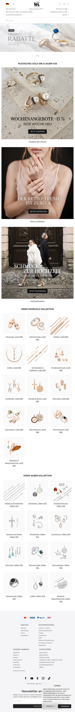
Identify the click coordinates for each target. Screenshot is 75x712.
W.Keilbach (17, 667)
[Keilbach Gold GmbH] (37, 4)
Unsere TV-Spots (44, 628)
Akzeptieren (65, 706)
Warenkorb (24, 630)
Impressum (42, 635)
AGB (40, 638)
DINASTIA (16, 652)
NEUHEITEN (11, 9)
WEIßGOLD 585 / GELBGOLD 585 (50, 660)
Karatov (15, 657)
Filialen (41, 633)
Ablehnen (49, 706)
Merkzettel (24, 635)
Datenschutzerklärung (46, 640)
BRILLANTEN (34, 9)
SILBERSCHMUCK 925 (59, 12)
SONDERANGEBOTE (14, 15)
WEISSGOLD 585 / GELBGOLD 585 (19, 12)
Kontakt (23, 628)
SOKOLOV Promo (19, 671)
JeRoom (16, 655)
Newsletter (42, 645)
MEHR (65, 15)
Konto (23, 633)
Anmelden (37, 706)
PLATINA (16, 662)
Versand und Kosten (45, 643)
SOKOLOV (16, 665)
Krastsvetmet (17, 660)
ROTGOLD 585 (62, 9)
